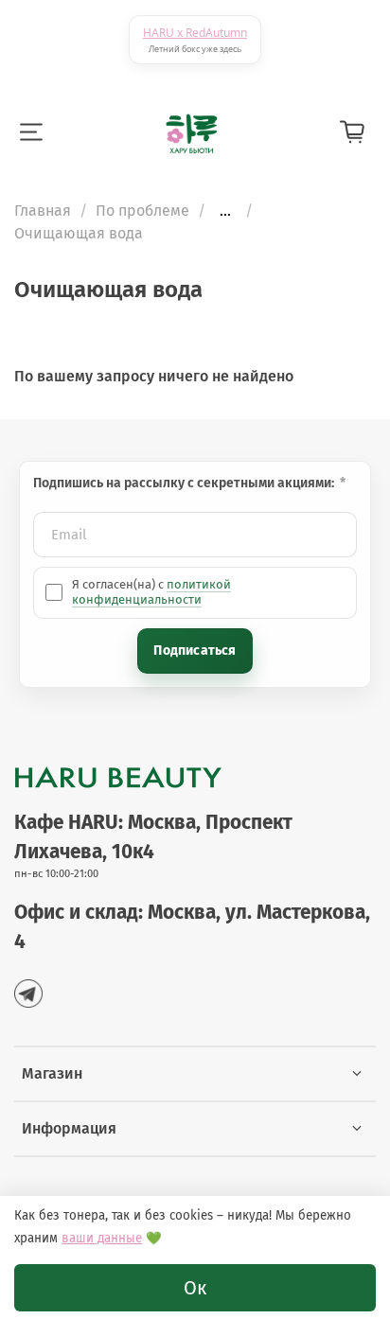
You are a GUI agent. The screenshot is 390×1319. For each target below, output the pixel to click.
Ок (195, 1287)
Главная (42, 211)
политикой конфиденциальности (151, 592)
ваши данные (102, 1238)
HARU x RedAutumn (195, 33)
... (225, 211)
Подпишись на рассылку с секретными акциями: (185, 483)
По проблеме (142, 211)
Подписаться (194, 650)
